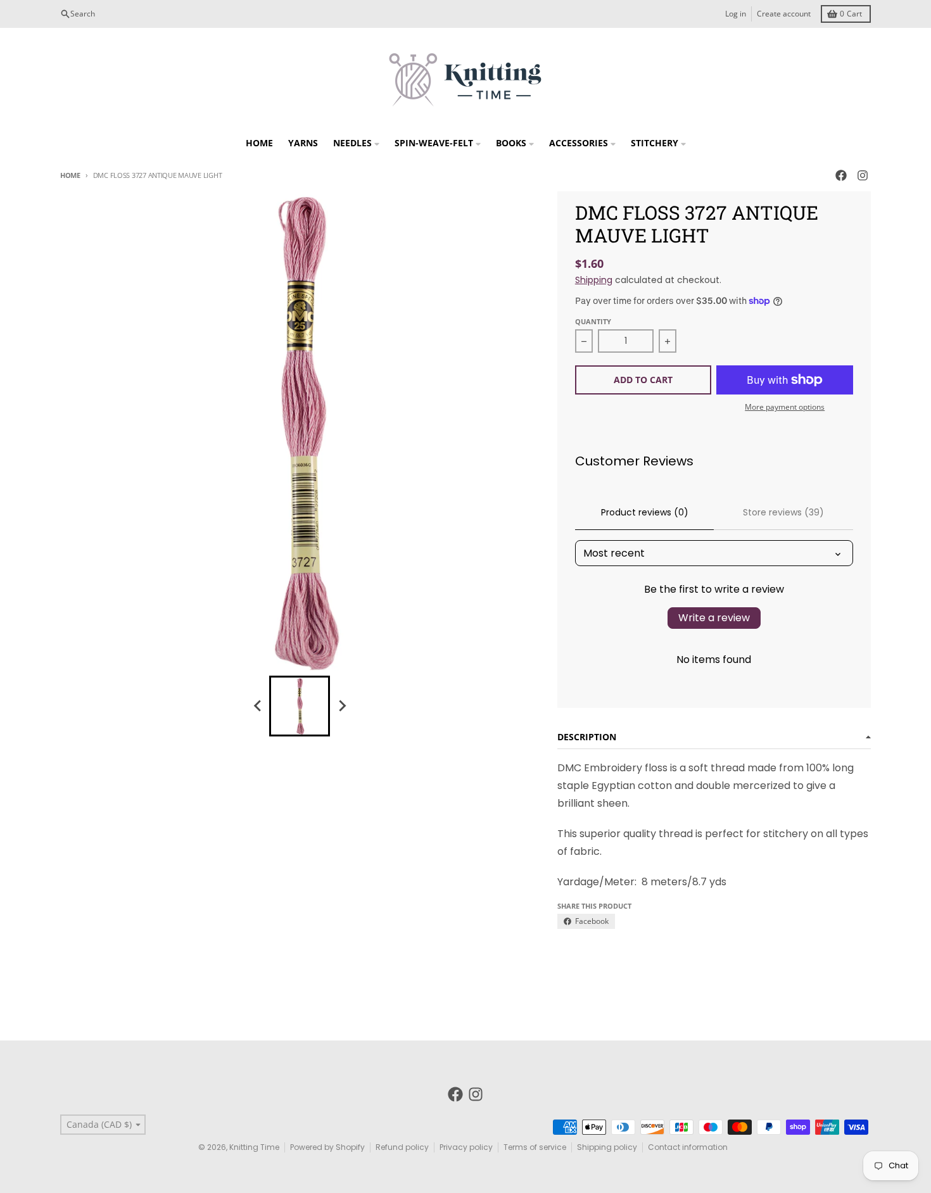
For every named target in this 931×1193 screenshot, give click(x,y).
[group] (299, 706)
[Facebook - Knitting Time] (841, 175)
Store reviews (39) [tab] (783, 512)
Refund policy (402, 1147)
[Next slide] (341, 706)
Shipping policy (607, 1147)
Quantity (593, 321)
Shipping (593, 280)
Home (70, 175)
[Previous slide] (258, 706)
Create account (784, 13)
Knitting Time (254, 1147)
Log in (735, 13)
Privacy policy (466, 1147)
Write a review (714, 617)
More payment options (785, 407)
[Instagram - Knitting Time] (862, 175)
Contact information (688, 1147)
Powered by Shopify (327, 1147)
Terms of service (535, 1147)
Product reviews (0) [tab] (644, 512)
